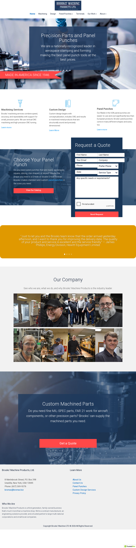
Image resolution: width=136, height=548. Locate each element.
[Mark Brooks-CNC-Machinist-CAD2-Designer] (27, 327)
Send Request (96, 214)
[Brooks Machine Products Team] (81, 327)
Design (53, 14)
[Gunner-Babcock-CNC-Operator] (108, 362)
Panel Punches (65, 14)
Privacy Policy (79, 493)
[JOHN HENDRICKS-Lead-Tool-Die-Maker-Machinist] (54, 327)
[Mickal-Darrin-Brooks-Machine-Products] (81, 362)
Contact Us (78, 483)
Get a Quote (68, 443)
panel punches (56, 180)
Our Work (91, 14)
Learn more (6, 127)
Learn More (54, 130)
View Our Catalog (33, 190)
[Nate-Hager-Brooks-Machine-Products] (54, 362)
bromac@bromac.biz (14, 490)
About (102, 14)
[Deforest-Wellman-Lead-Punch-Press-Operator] (27, 362)
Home (32, 14)
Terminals (80, 14)
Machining (42, 14)
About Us (77, 479)
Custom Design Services (84, 490)
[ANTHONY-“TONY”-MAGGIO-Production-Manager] (108, 327)
